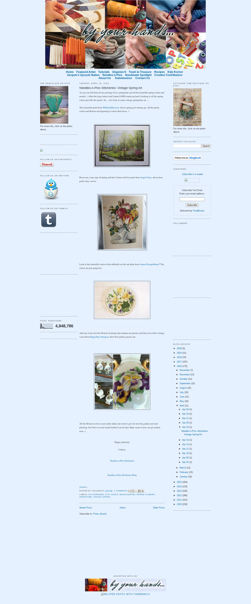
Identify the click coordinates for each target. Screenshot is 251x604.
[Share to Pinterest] (142, 491)
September (185, 383)
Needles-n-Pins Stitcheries (122, 460)
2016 (179, 366)
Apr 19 (185, 427)
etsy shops (111, 494)
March (183, 467)
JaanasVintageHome (149, 264)
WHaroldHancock (111, 107)
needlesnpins (127, 494)
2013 (179, 491)
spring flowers (146, 494)
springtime (85, 497)
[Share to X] (136, 491)
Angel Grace (146, 177)
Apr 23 (185, 414)
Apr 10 (185, 453)
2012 (179, 495)
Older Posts (159, 507)
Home (123, 507)
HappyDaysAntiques (99, 336)
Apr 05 (185, 457)
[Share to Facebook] (139, 491)
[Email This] (129, 491)
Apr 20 (185, 422)
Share (82, 487)
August (183, 388)
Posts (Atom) (99, 514)
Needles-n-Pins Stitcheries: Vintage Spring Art (110, 88)
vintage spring (101, 497)
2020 (179, 348)
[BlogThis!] (133, 491)
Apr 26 (185, 409)
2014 (179, 486)
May (182, 401)
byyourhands (96, 494)
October (184, 379)
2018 (179, 357)
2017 (179, 361)
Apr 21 (185, 418)
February (184, 472)
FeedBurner (198, 210)
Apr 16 (185, 440)
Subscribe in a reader (192, 174)
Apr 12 (185, 448)
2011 (179, 500)
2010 (179, 504)
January (184, 476)
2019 (179, 353)
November (185, 374)
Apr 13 (185, 444)
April (182, 405)
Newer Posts (85, 507)
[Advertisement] (57, 253)
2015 (179, 482)
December (185, 370)
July (182, 392)
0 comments (120, 491)
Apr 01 (185, 462)
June (182, 396)
